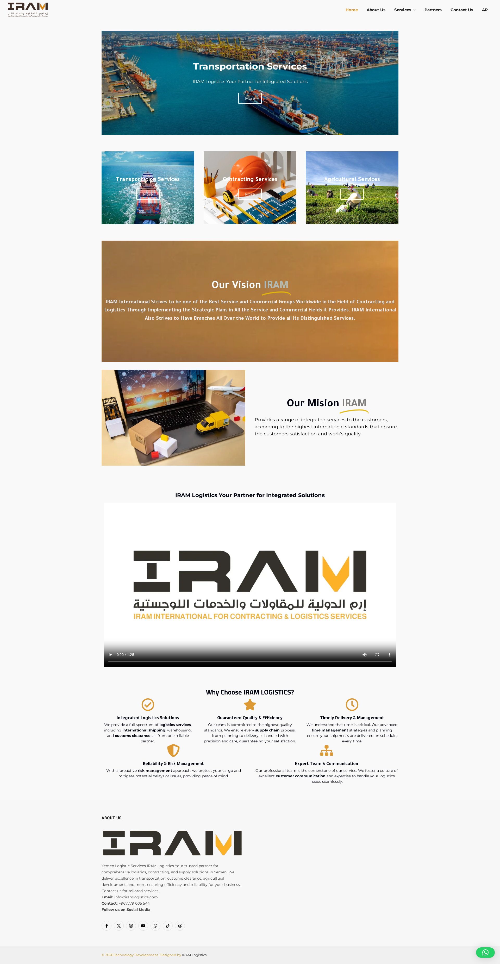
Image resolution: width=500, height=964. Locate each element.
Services (402, 9)
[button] (485, 952)
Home (352, 9)
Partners (433, 9)
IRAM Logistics (194, 955)
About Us (376, 9)
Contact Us (462, 9)
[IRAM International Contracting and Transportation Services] (28, 10)
